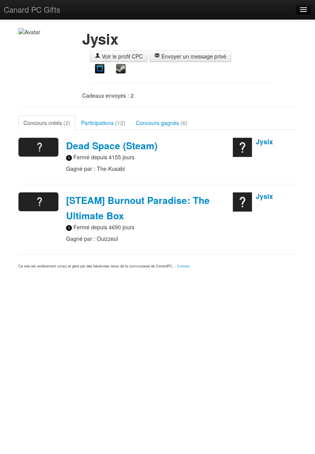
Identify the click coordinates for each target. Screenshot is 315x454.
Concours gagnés (161, 123)
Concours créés (46, 123)
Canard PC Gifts (32, 9)
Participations (103, 123)
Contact (183, 266)
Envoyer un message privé (193, 56)
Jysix (264, 141)
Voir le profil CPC (121, 56)
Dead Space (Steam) (112, 145)
